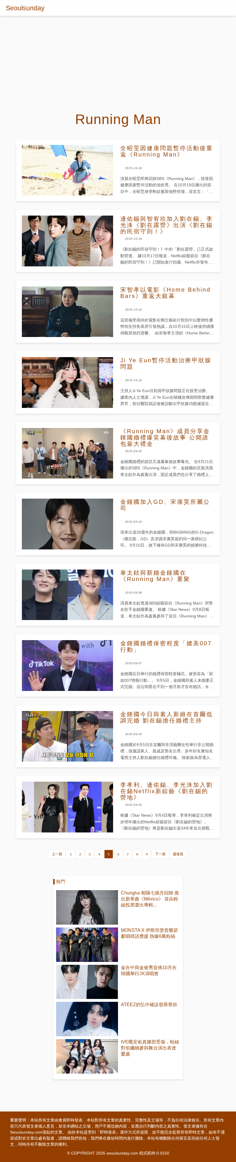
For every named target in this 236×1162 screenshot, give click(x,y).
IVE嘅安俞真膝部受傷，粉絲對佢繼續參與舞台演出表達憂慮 (150, 1047)
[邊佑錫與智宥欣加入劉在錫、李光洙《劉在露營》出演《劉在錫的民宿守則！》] (67, 241)
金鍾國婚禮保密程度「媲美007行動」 (166, 646)
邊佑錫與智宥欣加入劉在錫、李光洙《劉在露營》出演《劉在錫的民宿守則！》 (166, 225)
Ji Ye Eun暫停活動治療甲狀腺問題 (166, 363)
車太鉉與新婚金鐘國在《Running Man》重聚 (155, 576)
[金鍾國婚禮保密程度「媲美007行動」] (67, 665)
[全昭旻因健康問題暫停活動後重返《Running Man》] (67, 170)
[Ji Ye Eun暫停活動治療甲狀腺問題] (67, 382)
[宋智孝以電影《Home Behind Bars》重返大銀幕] (67, 311)
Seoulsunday (25, 8)
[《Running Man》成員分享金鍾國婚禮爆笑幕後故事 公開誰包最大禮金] (67, 453)
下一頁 (160, 854)
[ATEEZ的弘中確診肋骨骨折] (87, 1019)
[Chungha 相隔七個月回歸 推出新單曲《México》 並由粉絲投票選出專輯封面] (87, 907)
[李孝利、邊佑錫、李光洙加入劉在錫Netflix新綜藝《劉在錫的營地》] (67, 807)
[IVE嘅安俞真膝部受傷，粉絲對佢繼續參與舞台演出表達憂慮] (87, 1056)
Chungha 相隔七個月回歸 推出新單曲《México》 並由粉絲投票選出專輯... (150, 898)
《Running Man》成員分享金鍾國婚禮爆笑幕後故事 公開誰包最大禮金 (165, 437)
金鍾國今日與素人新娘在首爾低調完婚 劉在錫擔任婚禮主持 (166, 717)
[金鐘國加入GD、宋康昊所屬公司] (67, 524)
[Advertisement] (118, 59)
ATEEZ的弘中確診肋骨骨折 (149, 1004)
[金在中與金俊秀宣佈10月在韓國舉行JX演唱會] (87, 982)
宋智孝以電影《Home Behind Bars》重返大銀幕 (165, 292)
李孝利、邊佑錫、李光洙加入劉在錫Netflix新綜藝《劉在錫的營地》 (166, 791)
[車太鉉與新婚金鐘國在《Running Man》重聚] (67, 595)
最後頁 (178, 854)
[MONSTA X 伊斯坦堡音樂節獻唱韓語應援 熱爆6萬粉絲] (87, 944)
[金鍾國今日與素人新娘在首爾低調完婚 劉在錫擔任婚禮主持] (67, 736)
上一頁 (57, 854)
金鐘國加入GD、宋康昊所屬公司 (165, 505)
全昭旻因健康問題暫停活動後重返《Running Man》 (166, 151)
